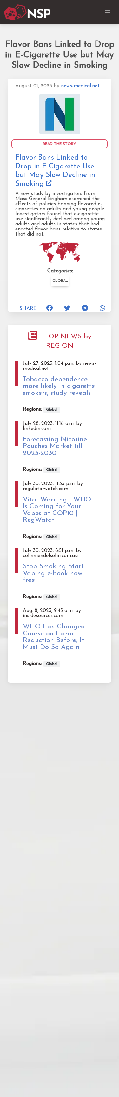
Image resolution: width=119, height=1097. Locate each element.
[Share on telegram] (85, 309)
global (60, 281)
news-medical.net (80, 86)
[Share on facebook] (49, 309)
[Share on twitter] (67, 309)
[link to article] (59, 113)
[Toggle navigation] (107, 12)
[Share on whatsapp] (102, 309)
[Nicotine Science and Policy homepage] (28, 12)
